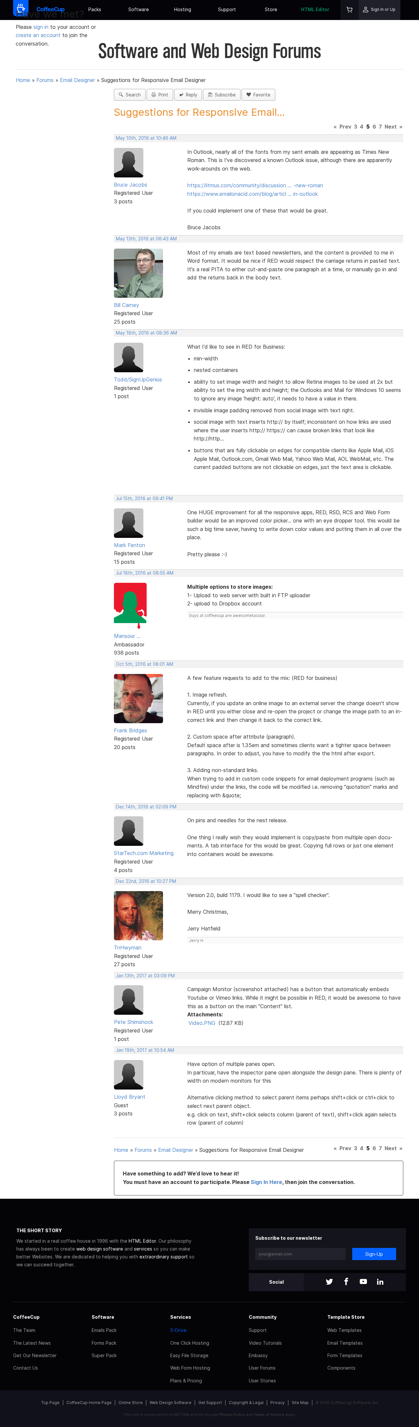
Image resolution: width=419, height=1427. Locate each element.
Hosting (182, 9)
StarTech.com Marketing (143, 853)
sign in (41, 27)
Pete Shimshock (133, 1022)
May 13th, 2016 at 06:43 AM (146, 238)
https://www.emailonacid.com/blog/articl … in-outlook (252, 194)
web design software (99, 1249)
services (143, 1249)
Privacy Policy (232, 1414)
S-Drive (178, 1330)
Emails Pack (104, 1330)
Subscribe (224, 94)
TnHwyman (127, 947)
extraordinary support (163, 1256)
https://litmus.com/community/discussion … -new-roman (255, 185)
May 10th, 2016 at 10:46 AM (146, 138)
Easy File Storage (189, 1355)
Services (180, 1317)
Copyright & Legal (246, 1402)
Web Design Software (170, 1402)
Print (162, 94)
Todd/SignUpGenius (138, 379)
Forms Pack (104, 1343)
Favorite (260, 94)
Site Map (300, 1402)
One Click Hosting (189, 1343)
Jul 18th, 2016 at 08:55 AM (144, 573)
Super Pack (104, 1355)
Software (138, 9)
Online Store (130, 1402)
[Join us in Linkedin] (380, 1282)
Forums (45, 80)
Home (23, 80)
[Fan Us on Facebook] (346, 1282)
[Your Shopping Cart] (349, 10)
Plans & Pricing (186, 1380)
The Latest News (32, 1343)
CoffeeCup (26, 1317)
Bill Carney (126, 305)
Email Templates (345, 1343)
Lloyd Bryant (129, 1096)
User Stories (262, 1380)
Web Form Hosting (190, 1368)
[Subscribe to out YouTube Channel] (363, 1282)
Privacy (277, 1402)
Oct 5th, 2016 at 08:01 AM (144, 664)
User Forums (262, 1368)
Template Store (346, 1317)
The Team (24, 1330)
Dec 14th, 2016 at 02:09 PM (146, 806)
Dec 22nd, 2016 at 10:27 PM (146, 881)
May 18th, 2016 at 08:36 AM (146, 333)
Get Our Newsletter (35, 1355)
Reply (190, 94)
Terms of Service (269, 1414)
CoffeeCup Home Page (89, 1402)
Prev (345, 126)
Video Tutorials (265, 1343)
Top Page (50, 1402)
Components (341, 1368)
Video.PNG (202, 1023)
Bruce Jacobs (130, 184)
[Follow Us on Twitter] (329, 1282)
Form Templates (344, 1355)
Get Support (210, 1402)
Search (132, 94)
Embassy (258, 1355)
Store (271, 9)
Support (227, 9)
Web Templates (344, 1330)
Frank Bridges (130, 730)
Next (391, 126)
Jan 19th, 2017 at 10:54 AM (145, 1050)
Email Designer (77, 80)
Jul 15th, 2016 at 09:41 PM (144, 498)
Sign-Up (374, 1254)
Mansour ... (127, 636)
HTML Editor (315, 9)
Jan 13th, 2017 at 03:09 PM (145, 975)
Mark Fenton (129, 545)
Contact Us (25, 1368)
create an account (38, 35)
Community (263, 1317)
